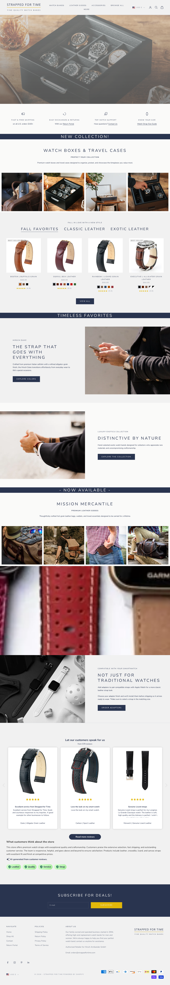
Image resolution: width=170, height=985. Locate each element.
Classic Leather (84, 229)
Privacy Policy (40, 941)
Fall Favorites (40, 229)
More (87, 9)
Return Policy (40, 936)
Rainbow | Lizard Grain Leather (105, 278)
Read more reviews (85, 836)
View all (85, 301)
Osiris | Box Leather (64, 277)
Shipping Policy (41, 932)
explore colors (26, 379)
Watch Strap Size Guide (147, 124)
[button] (4, 785)
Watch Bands (56, 5)
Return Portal (68, 124)
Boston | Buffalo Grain (23, 277)
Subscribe (106, 905)
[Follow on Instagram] (14, 962)
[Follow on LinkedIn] (28, 962)
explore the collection (116, 457)
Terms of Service (41, 945)
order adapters (112, 708)
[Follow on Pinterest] (21, 962)
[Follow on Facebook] (7, 962)
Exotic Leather (130, 229)
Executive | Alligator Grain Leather (146, 278)
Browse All (117, 5)
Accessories (98, 5)
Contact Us (112, 124)
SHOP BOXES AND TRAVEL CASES (36, 83)
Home (8, 932)
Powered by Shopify (73, 974)
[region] (85, 59)
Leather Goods (77, 5)
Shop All (10, 936)
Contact (9, 941)
